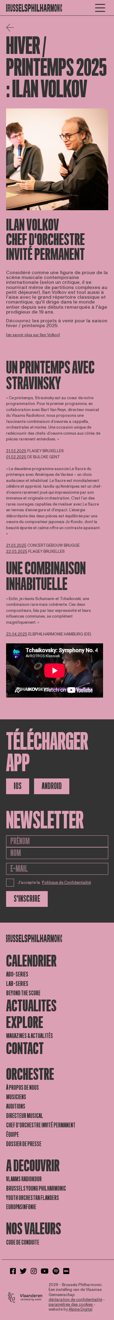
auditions (15, 1106)
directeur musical (24, 1115)
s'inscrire (27, 899)
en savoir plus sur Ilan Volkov (33, 335)
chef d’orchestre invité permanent (40, 1125)
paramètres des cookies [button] (71, 1304)
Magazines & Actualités (29, 1036)
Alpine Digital (80, 1309)
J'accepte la (54, 882)
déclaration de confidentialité (75, 1299)
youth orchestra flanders (32, 1198)
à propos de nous (22, 1087)
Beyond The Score (23, 993)
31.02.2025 (16, 451)
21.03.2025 (16, 545)
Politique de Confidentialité (66, 882)
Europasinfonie (21, 1207)
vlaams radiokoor (24, 1179)
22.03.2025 (16, 551)
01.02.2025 (16, 457)
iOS (18, 786)
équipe (12, 1134)
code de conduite (22, 1242)
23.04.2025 (16, 634)
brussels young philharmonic (36, 1188)
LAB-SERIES (17, 983)
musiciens (16, 1097)
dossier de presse (23, 1144)
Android (52, 786)
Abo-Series (17, 974)
